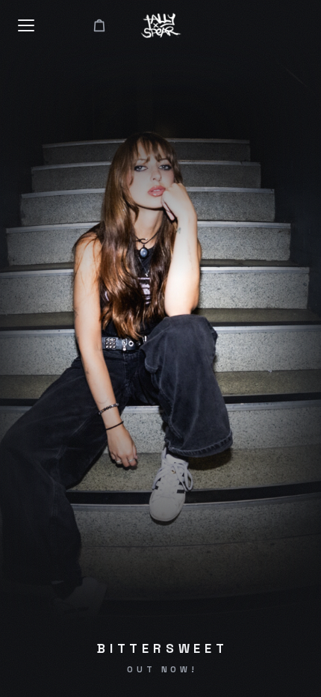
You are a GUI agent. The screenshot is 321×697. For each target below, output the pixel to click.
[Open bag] (99, 25)
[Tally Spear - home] (160, 25)
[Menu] (27, 25)
